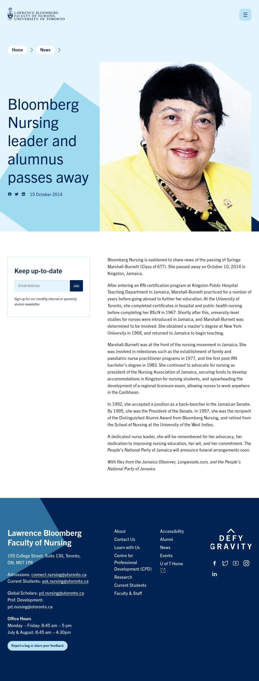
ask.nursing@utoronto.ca (65, 581)
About (120, 531)
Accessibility (172, 531)
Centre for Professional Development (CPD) (133, 563)
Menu (245, 15)
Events (166, 556)
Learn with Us (127, 548)
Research (123, 577)
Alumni (166, 539)
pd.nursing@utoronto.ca (61, 593)
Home (17, 50)
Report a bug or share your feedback (37, 645)
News (45, 50)
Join (76, 286)
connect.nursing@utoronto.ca (59, 575)
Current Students (130, 585)
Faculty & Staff (128, 593)
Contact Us (124, 539)
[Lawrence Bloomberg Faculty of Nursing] (36, 14)
